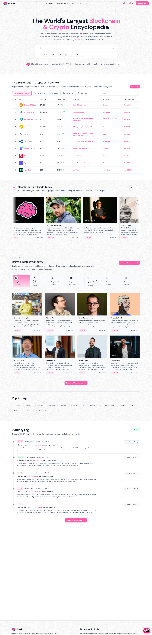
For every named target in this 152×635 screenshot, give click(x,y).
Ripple (105, 134)
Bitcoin (62, 55)
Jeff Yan (76, 170)
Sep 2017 (127, 156)
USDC (26, 141)
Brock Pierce (88, 118)
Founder (17, 405)
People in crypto (29, 441)
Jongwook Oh (36, 507)
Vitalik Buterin (78, 112)
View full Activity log (74, 520)
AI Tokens (53, 55)
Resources (75, 3)
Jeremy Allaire (78, 141)
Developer (52, 405)
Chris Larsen (77, 133)
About (85, 3)
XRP (25, 134)
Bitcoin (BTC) (29, 105)
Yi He (91, 127)
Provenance (107, 163)
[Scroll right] (137, 187)
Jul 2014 (127, 112)
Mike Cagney (84, 163)
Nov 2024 (127, 170)
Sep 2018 (127, 141)
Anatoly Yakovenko (80, 149)
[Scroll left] (131, 187)
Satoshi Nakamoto (80, 105)
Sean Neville (88, 141)
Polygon (106, 118)
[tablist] (50, 93)
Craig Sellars (77, 120)
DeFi (45, 55)
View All (133, 87)
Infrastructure (95, 405)
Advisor (63, 405)
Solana (105, 149)
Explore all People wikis (74, 383)
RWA (38, 411)
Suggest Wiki (142, 3)
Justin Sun (77, 156)
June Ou (76, 163)
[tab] (22, 93)
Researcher (109, 405)
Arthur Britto (78, 135)
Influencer (122, 405)
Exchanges (80, 55)
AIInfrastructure (51, 411)
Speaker (40, 405)
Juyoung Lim (36, 445)
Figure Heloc (28, 163)
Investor (74, 405)
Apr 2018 (127, 149)
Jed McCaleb (88, 133)
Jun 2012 (127, 134)
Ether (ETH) (28, 112)
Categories (49, 3)
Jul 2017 (127, 127)
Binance (27, 127)
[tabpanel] (76, 135)
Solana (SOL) (28, 149)
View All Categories (128, 263)
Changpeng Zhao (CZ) (81, 127)
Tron (25, 156)
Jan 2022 (127, 163)
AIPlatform (18, 411)
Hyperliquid (28, 170)
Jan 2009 (127, 105)
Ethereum (71, 55)
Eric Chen (34, 476)
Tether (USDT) (29, 119)
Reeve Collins (78, 118)
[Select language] (131, 3)
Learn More (111, 64)
